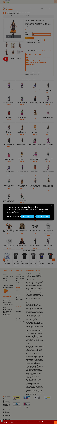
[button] (13, 216)
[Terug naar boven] (55, 422)
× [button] (51, 205)
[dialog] (28, 212)
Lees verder (16, 212)
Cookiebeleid (10, 212)
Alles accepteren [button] (43, 216)
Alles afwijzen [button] (27, 216)
